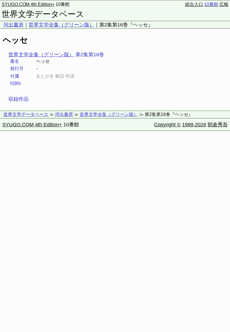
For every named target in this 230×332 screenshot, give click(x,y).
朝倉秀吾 (218, 124)
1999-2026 (194, 124)
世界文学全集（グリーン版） (61, 25)
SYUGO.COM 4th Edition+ (28, 4)
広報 (223, 4)
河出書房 (13, 25)
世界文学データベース (43, 14)
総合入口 (194, 4)
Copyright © (167, 124)
